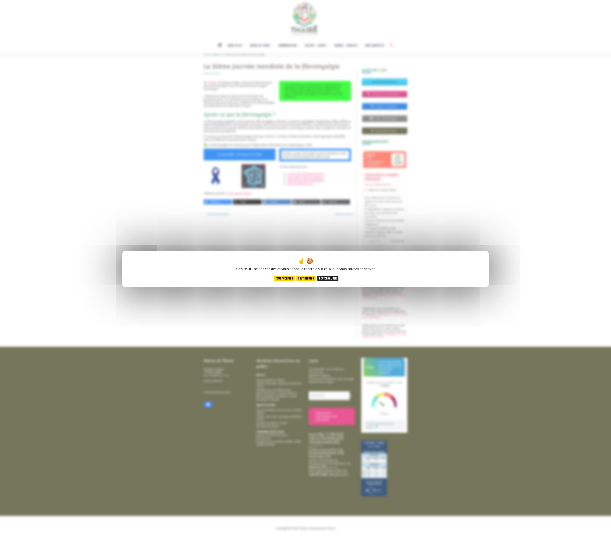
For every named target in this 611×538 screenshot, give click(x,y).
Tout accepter (284, 278)
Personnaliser (328, 278)
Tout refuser (306, 278)
